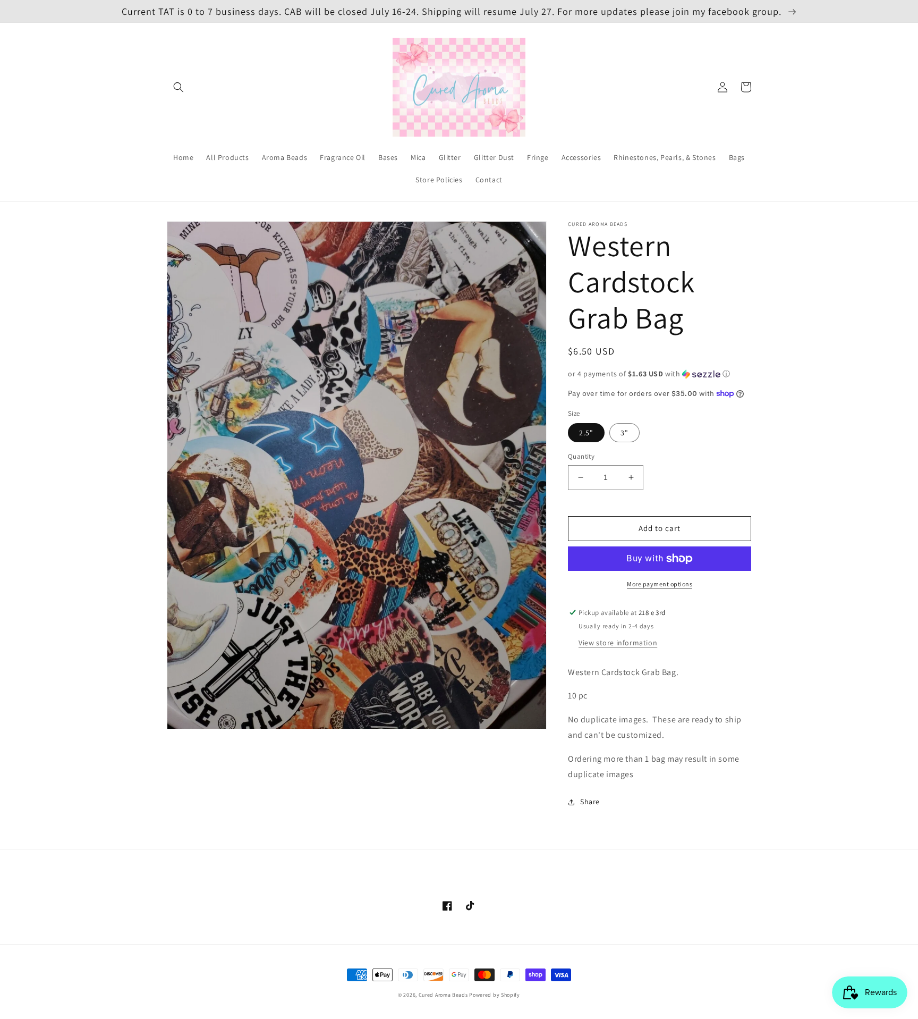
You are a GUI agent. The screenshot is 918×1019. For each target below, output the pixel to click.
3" (624, 432)
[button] (178, 87)
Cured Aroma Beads (443, 994)
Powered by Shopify (494, 994)
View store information (618, 642)
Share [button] (590, 801)
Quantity (581, 456)
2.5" (586, 432)
